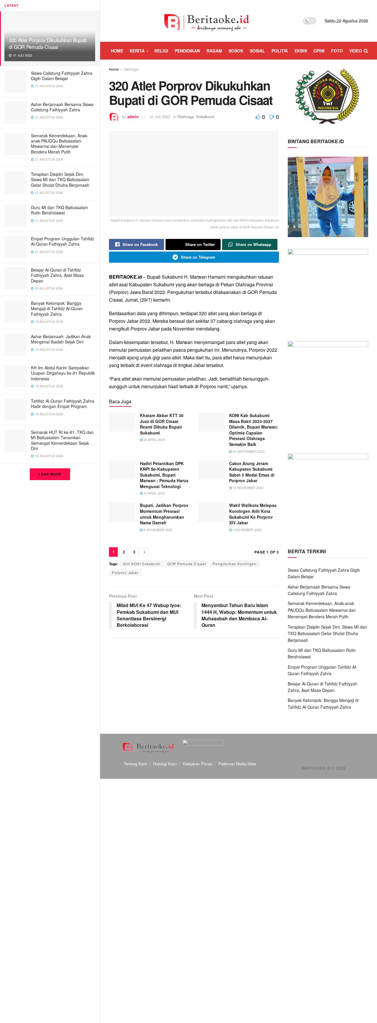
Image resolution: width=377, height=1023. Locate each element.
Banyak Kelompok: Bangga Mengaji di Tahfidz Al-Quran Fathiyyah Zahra (57, 308)
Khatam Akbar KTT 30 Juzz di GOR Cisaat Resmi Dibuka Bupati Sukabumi (161, 424)
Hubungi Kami (165, 763)
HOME (117, 51)
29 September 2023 (248, 451)
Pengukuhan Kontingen (235, 563)
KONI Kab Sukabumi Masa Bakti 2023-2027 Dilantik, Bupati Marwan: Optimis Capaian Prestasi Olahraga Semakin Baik (253, 429)
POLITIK (280, 51)
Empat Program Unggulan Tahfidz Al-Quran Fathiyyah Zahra (62, 241)
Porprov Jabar (125, 572)
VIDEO (355, 51)
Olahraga (130, 69)
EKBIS (301, 51)
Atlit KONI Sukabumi (142, 563)
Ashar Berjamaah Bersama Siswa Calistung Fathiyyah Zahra (62, 107)
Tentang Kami (135, 763)
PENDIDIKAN (187, 51)
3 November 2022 (247, 529)
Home (114, 69)
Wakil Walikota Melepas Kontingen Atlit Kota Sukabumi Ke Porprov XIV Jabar (253, 513)
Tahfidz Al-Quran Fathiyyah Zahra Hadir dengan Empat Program (62, 403)
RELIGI (161, 51)
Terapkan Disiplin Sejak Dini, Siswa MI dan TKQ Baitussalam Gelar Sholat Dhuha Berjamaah (60, 179)
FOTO (337, 51)
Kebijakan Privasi (198, 763)
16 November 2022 (247, 487)
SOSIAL (257, 51)
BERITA (137, 51)
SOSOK (236, 51)
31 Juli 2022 (160, 116)
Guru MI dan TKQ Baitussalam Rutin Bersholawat (59, 210)
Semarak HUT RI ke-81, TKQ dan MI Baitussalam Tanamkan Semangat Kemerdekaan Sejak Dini (62, 440)
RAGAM (214, 51)
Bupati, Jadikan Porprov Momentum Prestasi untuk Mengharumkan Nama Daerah (164, 513)
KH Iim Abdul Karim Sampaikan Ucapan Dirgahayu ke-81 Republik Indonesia (63, 373)
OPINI (319, 51)
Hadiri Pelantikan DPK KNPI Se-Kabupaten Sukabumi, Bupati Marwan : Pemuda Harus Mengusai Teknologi (164, 474)
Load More (50, 474)
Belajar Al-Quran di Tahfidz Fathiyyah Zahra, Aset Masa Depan (57, 275)
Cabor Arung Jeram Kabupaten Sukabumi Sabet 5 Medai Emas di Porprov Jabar (252, 472)
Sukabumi (205, 116)
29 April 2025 (154, 439)
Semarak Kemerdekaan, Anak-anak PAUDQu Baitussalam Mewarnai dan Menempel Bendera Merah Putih (59, 144)
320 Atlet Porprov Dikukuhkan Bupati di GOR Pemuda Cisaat (47, 43)
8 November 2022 (157, 529)
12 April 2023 (154, 493)
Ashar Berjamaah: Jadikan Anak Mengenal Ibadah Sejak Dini (61, 339)
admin (133, 116)
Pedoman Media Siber (237, 763)
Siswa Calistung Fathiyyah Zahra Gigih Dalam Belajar (61, 75)
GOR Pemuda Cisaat (186, 563)
